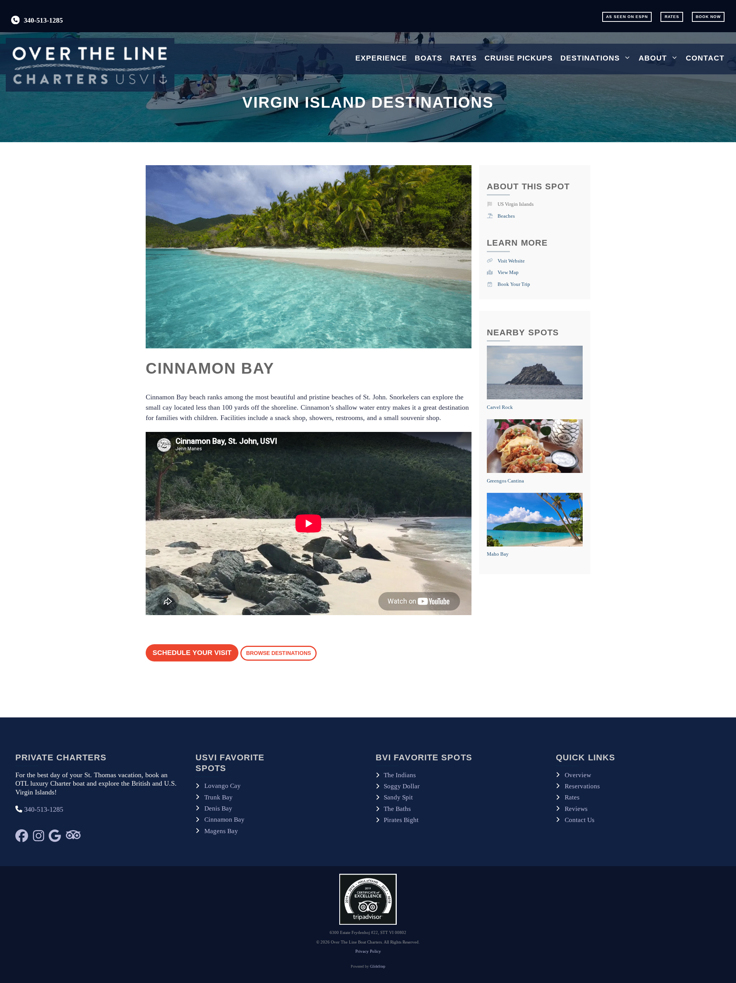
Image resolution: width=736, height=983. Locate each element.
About (653, 58)
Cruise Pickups (519, 58)
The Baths (397, 808)
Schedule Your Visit (192, 652)
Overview (578, 775)
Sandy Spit (398, 797)
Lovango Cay (222, 785)
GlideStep (377, 966)
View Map (507, 272)
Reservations (582, 786)
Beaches (505, 216)
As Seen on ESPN (627, 17)
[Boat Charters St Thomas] (90, 65)
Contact (705, 58)
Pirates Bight (401, 820)
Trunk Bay (218, 797)
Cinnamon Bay (224, 819)
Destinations (590, 58)
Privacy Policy (368, 951)
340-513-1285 (43, 20)
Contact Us (580, 820)
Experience (381, 58)
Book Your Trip (513, 284)
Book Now (708, 17)
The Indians (400, 775)
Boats (428, 58)
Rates (672, 17)
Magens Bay (221, 831)
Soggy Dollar (402, 786)
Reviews (576, 808)
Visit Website (510, 261)
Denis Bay (218, 808)
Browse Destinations (278, 653)
